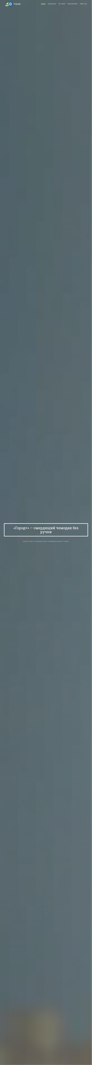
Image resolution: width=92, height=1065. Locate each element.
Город (17, 3)
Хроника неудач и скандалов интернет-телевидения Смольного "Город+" (46, 541)
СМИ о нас (83, 4)
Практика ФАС (73, 4)
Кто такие (61, 4)
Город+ (43, 4)
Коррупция (52, 4)
